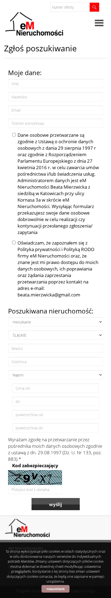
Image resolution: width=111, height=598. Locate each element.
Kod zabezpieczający (35, 465)
